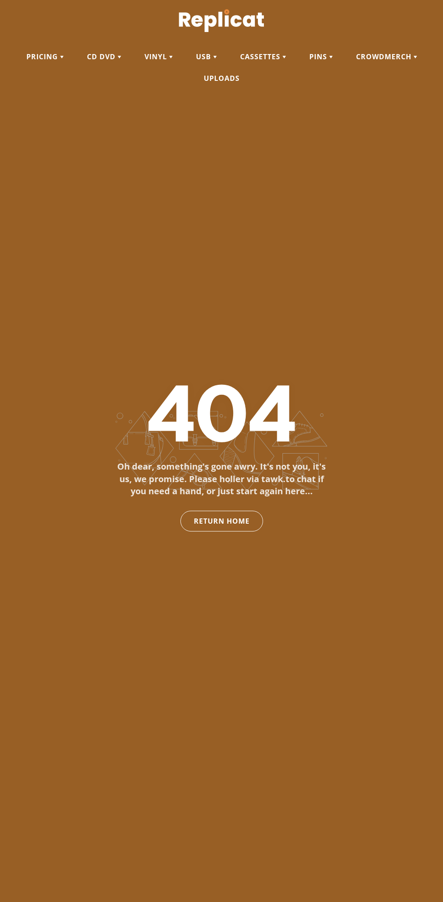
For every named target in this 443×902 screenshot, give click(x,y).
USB (204, 56)
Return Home (222, 521)
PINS (319, 56)
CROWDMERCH (385, 56)
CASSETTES (261, 56)
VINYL (156, 56)
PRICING (43, 56)
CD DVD (102, 56)
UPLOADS (222, 78)
